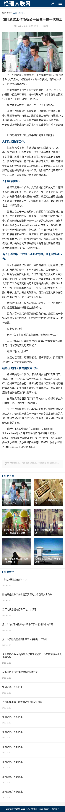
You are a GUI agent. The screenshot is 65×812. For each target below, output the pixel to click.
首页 (15, 13)
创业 (21, 13)
